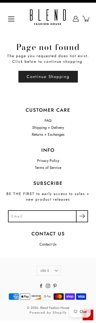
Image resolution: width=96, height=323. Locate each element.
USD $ (45, 270)
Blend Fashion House (54, 307)
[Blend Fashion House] (48, 18)
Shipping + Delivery (48, 127)
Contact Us (48, 244)
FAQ (48, 120)
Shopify (60, 312)
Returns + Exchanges (48, 134)
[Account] (75, 18)
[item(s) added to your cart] (86, 18)
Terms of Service (48, 167)
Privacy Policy (48, 160)
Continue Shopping (48, 77)
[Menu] (11, 19)
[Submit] (82, 216)
